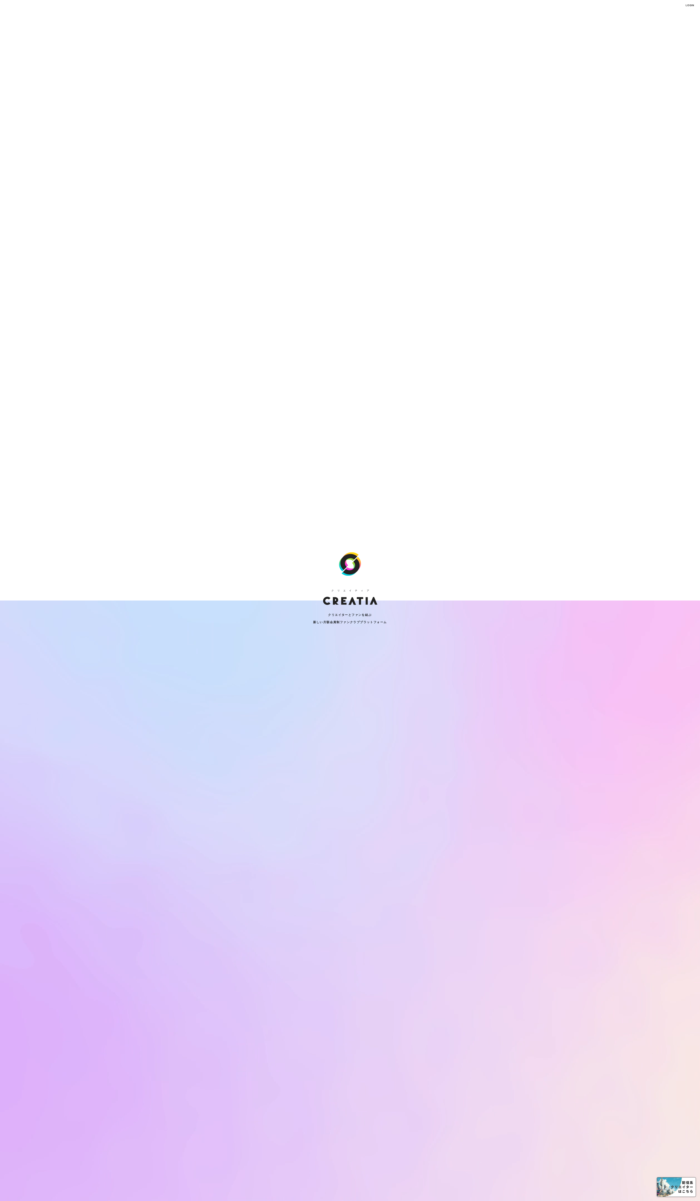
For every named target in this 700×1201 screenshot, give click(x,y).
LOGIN (690, 5)
